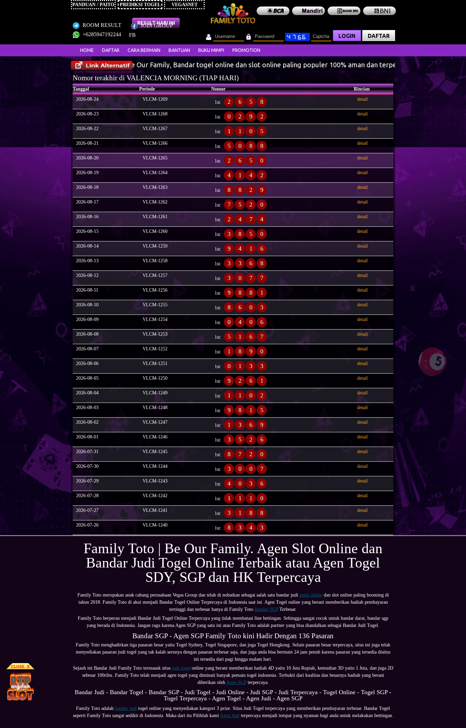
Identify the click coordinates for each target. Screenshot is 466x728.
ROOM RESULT (101, 25)
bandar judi (126, 708)
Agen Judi (229, 715)
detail (362, 99)
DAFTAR (379, 36)
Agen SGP (236, 682)
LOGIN (346, 36)
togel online (311, 595)
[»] (101, 65)
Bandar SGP (266, 609)
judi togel (181, 668)
